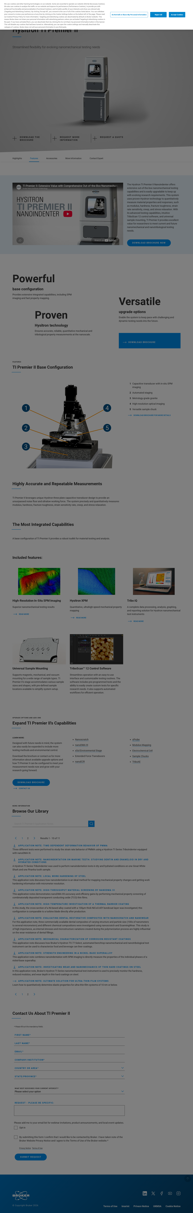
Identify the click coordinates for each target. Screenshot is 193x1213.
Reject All (158, 15)
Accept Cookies (177, 15)
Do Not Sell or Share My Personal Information (129, 15)
